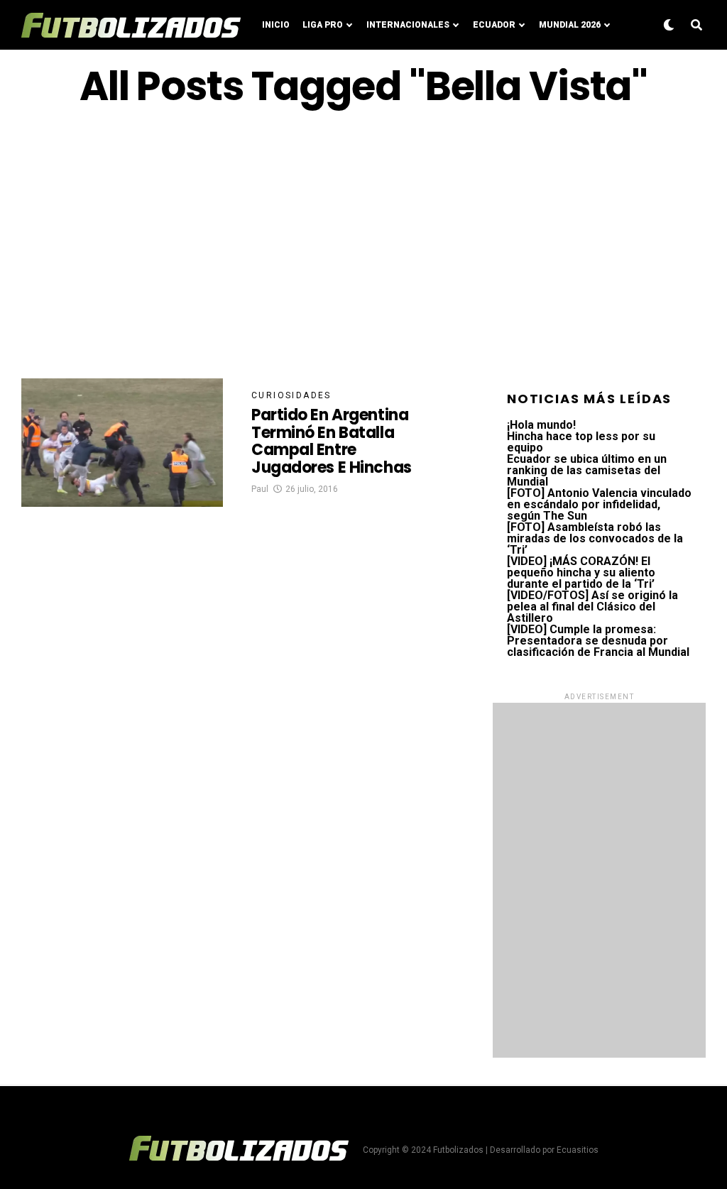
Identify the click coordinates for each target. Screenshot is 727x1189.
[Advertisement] (363, 243)
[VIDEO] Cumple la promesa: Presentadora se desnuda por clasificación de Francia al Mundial (598, 641)
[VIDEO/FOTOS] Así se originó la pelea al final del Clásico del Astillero (592, 606)
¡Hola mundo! (541, 425)
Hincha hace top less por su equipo (581, 441)
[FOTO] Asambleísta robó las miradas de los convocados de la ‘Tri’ (595, 538)
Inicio (276, 25)
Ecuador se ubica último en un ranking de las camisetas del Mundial (587, 470)
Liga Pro (322, 25)
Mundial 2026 (570, 25)
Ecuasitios (577, 1150)
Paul (259, 489)
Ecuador (494, 25)
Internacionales (407, 25)
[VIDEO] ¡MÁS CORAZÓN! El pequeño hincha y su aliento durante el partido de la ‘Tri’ (581, 572)
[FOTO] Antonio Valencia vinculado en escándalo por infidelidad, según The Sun (599, 504)
